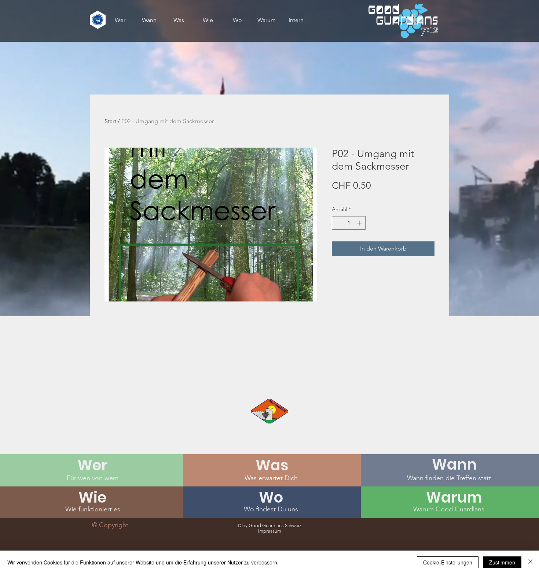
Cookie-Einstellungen (447, 562)
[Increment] (359, 222)
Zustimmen (502, 562)
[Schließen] (530, 562)
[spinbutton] (348, 222)
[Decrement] (337, 222)
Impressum (269, 531)
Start (110, 121)
